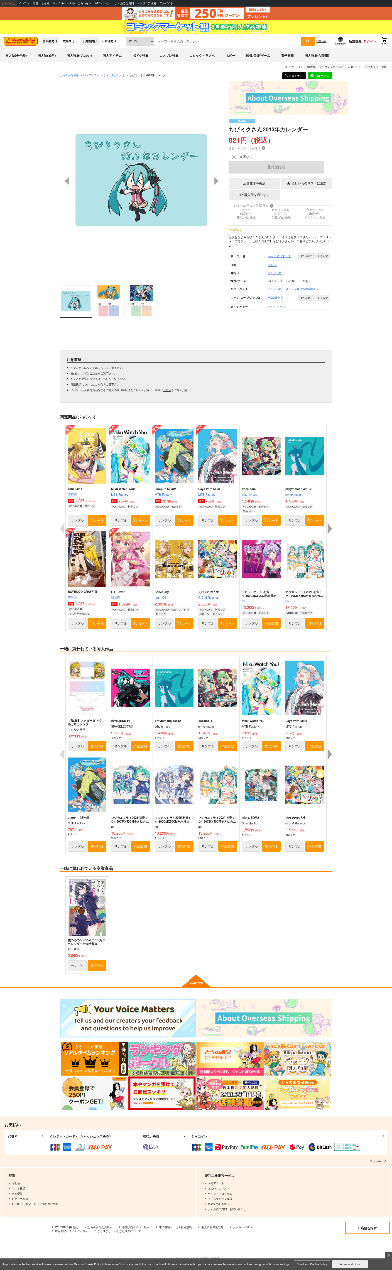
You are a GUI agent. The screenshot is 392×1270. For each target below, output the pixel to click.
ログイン (370, 41)
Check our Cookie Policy (312, 1264)
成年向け (69, 41)
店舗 (35, 3)
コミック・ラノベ (202, 55)
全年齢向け (50, 41)
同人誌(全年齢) (16, 55)
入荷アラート (316, 256)
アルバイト (166, 3)
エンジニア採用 (146, 3)
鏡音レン (90, 506)
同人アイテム (112, 55)
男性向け (91, 41)
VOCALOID (75, 506)
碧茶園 (72, 494)
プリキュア (371, 67)
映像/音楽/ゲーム (258, 55)
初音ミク (133, 506)
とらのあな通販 (69, 75)
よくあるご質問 (124, 3)
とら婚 (45, 3)
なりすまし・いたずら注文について (119, 1231)
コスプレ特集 (169, 55)
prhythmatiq (249, 494)
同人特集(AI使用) (317, 55)
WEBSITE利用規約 (66, 1227)
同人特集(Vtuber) (79, 55)
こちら (102, 367)
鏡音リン (204, 614)
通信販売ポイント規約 (135, 1227)
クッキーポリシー (244, 1227)
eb (243, 601)
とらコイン (84, 3)
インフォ (24, 3)
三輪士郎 (310, 67)
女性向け (110, 41)
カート (99, 520)
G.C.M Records (208, 597)
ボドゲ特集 (141, 55)
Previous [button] (66, 181)
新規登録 (355, 41)
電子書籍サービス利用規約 (175, 1227)
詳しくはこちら (378, 1160)
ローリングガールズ (331, 67)
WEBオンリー (103, 3)
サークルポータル (64, 3)
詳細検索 (321, 41)
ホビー (230, 55)
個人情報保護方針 (212, 1227)
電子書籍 (287, 55)
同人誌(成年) (47, 55)
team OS (161, 597)
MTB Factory (119, 494)
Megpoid (247, 511)
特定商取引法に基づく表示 (71, 1231)
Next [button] (216, 181)
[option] (141, 181)
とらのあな (8, 3)
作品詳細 (271, 623)
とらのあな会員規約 (100, 1227)
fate (384, 67)
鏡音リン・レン (180, 609)
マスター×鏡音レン (79, 613)
